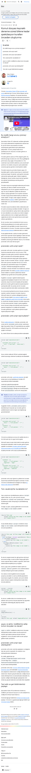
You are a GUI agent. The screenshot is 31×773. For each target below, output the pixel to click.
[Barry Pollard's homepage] (16, 77)
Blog (2, 6)
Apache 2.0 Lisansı (22, 716)
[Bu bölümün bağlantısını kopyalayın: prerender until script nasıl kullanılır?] (2, 318)
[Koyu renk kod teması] (26, 338)
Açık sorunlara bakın (5, 733)
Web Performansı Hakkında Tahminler (19, 113)
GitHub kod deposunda (23, 698)
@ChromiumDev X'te (6, 753)
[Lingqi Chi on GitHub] (8, 84)
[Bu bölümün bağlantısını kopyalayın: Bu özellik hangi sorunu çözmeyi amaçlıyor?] (11, 137)
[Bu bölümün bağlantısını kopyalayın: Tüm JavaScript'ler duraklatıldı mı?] (2, 491)
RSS (2, 760)
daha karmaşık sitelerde (7, 230)
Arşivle (2, 744)
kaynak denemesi (5, 95)
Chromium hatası (5, 702)
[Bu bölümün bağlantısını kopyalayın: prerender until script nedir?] (24, 246)
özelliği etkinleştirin (9, 322)
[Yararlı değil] (16, 25)
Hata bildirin (4, 731)
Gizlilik (7, 766)
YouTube (3, 755)
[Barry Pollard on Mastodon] (12, 77)
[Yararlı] (14, 25)
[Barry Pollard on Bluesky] (14, 77)
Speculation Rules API (11, 91)
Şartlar (2, 766)
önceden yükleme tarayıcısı (22, 270)
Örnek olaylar (4, 742)
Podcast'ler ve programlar (7, 747)
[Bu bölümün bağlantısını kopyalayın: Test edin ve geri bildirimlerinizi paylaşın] (8, 686)
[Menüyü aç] (2, 1)
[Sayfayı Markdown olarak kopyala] (7, 40)
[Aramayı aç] (19, 2)
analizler (12, 199)
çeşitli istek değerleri (18, 377)
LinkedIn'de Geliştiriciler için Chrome (9, 758)
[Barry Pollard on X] (8, 77)
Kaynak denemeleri (23, 670)
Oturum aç (26, 1)
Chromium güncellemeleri (7, 740)
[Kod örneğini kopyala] (29, 338)
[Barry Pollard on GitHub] (10, 77)
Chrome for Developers (6, 22)
